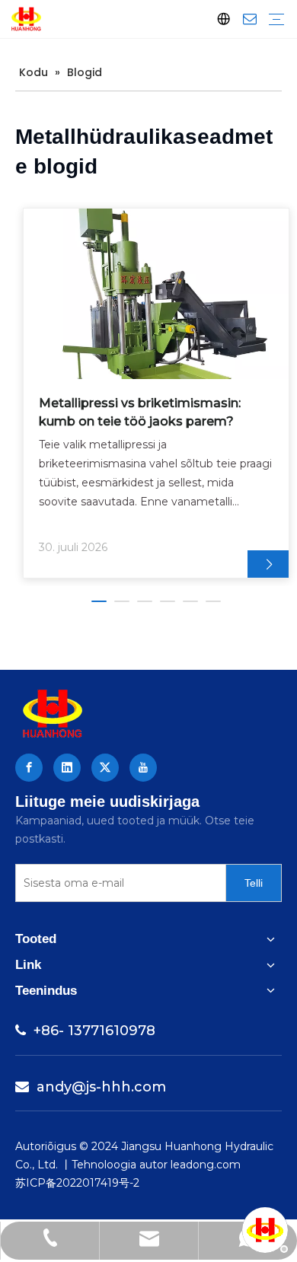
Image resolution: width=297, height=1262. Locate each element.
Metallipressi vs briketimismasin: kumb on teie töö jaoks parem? (140, 412)
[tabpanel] (156, 393)
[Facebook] (29, 768)
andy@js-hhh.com (90, 1087)
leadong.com (206, 1164)
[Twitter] (105, 768)
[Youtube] (143, 768)
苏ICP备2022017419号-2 (77, 1183)
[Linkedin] (67, 768)
